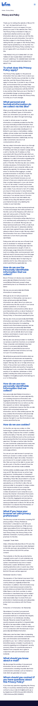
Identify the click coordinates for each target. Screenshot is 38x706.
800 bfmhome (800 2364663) (14, 694)
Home (3, 10)
